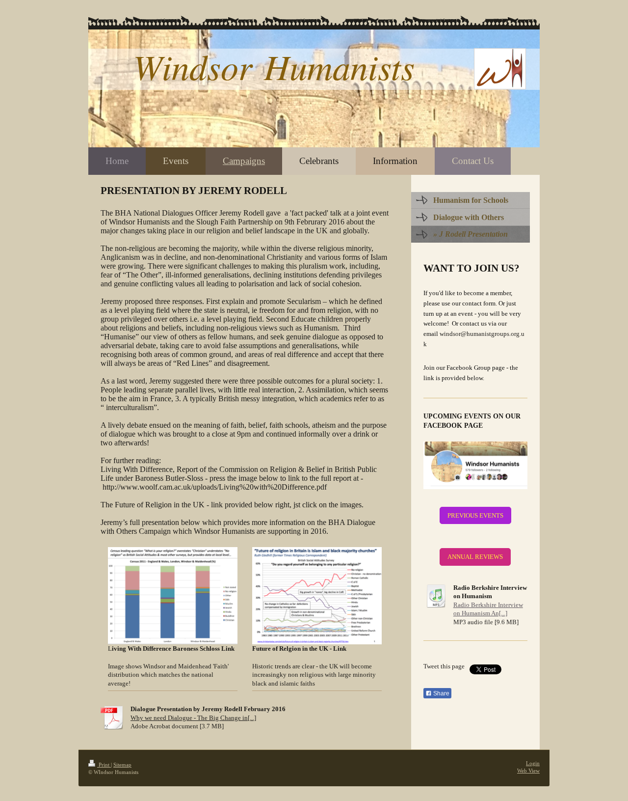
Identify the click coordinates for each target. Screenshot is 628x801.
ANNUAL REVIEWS (475, 556)
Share (440, 693)
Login (533, 763)
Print (104, 765)
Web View (528, 770)
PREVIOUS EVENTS (475, 515)
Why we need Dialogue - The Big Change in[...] (193, 717)
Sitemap (122, 765)
